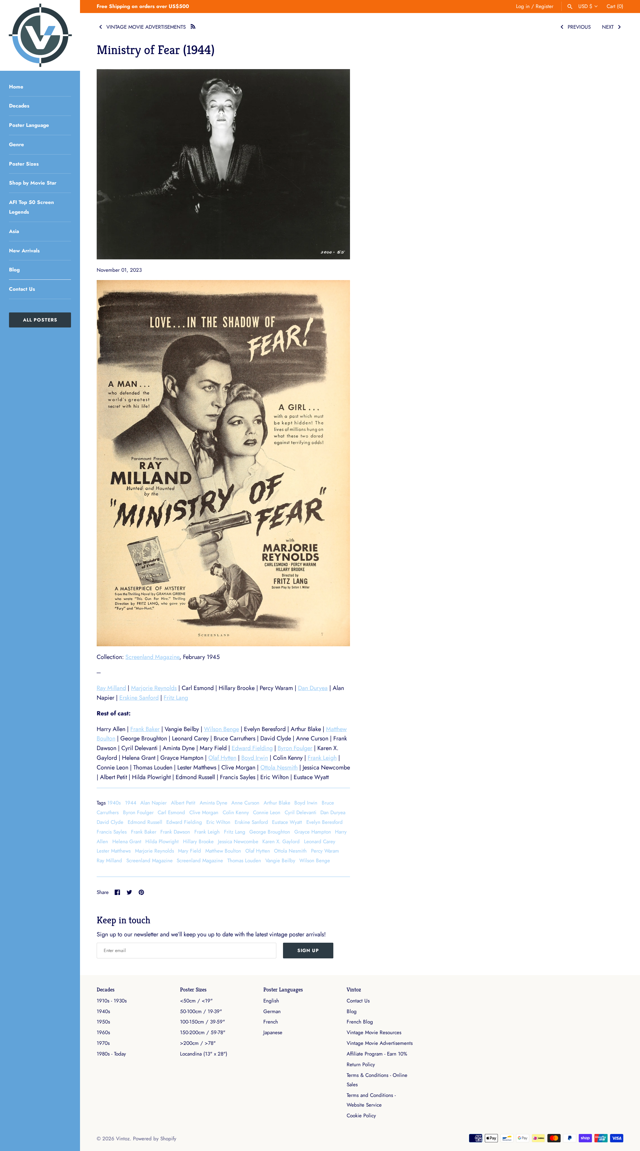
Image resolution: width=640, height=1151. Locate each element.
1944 (130, 803)
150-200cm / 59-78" (202, 1032)
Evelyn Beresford (324, 822)
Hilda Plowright (162, 841)
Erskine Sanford (139, 697)
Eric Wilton (218, 822)
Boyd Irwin (254, 757)
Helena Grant (126, 841)
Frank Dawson (175, 832)
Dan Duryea (313, 688)
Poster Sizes (24, 164)
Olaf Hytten (222, 757)
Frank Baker (145, 729)
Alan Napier (153, 803)
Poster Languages (283, 989)
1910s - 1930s (112, 1000)
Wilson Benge (221, 729)
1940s (114, 803)
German (272, 1011)
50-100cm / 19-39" (201, 1011)
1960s (103, 1032)
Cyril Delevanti (300, 812)
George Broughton (269, 832)
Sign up (308, 950)
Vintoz (354, 989)
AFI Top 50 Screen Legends (31, 207)
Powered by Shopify (154, 1138)
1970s (103, 1043)
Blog (14, 269)
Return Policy (361, 1064)
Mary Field (189, 851)
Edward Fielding (252, 748)
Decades (19, 105)
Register (544, 6)
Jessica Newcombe (238, 841)
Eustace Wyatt (287, 822)
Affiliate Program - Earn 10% (377, 1054)
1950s (103, 1021)
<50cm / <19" (196, 1000)
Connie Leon (266, 812)
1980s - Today (111, 1054)
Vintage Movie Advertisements (380, 1043)
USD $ (585, 6)
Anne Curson (245, 803)
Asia (14, 231)
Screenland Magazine (152, 657)
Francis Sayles (112, 832)
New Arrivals (24, 250)
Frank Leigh (322, 757)
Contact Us (22, 289)
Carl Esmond (171, 812)
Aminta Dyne (213, 803)
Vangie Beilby (280, 860)
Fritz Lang (176, 697)
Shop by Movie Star (32, 183)
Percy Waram (325, 851)
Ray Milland (111, 688)
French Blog (360, 1021)
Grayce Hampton (312, 832)
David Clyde (110, 822)
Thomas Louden (244, 860)
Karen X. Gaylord (281, 841)
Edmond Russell (145, 822)
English (271, 1000)
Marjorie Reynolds (154, 688)
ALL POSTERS (40, 319)
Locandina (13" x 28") (203, 1054)
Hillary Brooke (198, 841)
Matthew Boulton (223, 851)
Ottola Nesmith (279, 767)
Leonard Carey (319, 841)
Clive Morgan (203, 812)
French (270, 1021)
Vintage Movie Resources (374, 1032)
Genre (16, 144)
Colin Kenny (236, 812)
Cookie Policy (361, 1115)
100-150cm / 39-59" (202, 1021)
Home (16, 86)
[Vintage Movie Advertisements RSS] (193, 25)
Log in (523, 6)
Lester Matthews (114, 851)
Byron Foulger (295, 748)
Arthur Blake (277, 803)
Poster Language (29, 125)
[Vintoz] (40, 35)
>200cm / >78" (198, 1043)
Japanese (272, 1032)
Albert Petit (183, 803)
